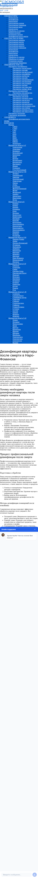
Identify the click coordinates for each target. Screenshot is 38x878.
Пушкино (16, 281)
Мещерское (17, 250)
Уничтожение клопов (16, 23)
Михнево (16, 252)
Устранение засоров (15, 34)
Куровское (16, 235)
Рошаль (15, 288)
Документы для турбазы (21, 108)
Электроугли (17, 341)
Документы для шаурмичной (23, 80)
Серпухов (16, 299)
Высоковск (17, 164)
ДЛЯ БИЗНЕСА (10, 117)
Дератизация (13, 21)
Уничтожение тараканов (17, 25)
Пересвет (16, 275)
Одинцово (16, 267)
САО (14, 130)
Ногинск (16, 262)
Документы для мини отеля (23, 98)
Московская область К (16, 202)
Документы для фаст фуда (22, 89)
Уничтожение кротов (16, 42)
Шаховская (17, 329)
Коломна (16, 213)
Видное (15, 158)
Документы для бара (20, 85)
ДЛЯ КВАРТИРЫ (10, 16)
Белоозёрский (18, 153)
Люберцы (16, 249)
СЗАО (15, 128)
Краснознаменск (19, 230)
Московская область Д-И (17, 172)
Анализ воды (13, 29)
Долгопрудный (18, 179)
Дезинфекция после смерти (18, 36)
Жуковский (17, 192)
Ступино (16, 309)
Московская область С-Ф (17, 292)
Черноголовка (18, 324)
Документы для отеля (20, 96)
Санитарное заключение (17, 115)
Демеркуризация (14, 33)
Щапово (16, 331)
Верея (15, 157)
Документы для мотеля (21, 102)
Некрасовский (18, 260)
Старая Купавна (18, 307)
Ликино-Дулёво (18, 239)
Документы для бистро (21, 76)
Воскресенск (17, 162)
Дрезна (15, 183)
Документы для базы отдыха (23, 110)
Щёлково (16, 333)
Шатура (15, 327)
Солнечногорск (18, 303)
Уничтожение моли (15, 27)
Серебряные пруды (19, 297)
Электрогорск (18, 337)
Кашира (15, 204)
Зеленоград (17, 143)
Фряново (16, 316)
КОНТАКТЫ (9, 123)
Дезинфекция (13, 19)
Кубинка (16, 234)
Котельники (17, 222)
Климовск (16, 209)
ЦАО (14, 134)
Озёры (15, 269)
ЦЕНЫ (6, 121)
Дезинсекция (13, 18)
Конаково (16, 219)
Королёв (16, 220)
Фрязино (16, 314)
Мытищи (16, 256)
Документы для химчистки (22, 93)
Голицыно (16, 168)
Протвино (16, 279)
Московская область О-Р (17, 264)
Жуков (15, 190)
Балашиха (16, 151)
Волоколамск (17, 160)
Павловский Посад (19, 273)
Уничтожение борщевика (17, 63)
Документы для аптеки (16, 113)
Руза (14, 290)
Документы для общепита (17, 66)
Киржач (15, 207)
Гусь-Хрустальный (19, 170)
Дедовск (16, 173)
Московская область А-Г (17, 145)
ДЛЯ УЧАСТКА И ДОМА (13, 38)
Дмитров (16, 177)
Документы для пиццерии (22, 81)
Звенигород (17, 196)
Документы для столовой (22, 83)
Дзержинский (18, 175)
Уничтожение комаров (16, 40)
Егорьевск (16, 187)
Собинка (16, 301)
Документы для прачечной (18, 91)
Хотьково (16, 322)
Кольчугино (17, 215)
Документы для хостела (21, 100)
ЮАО (15, 138)
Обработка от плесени (16, 31)
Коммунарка (17, 217)
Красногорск (17, 226)
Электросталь (17, 339)
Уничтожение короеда (16, 46)
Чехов (15, 326)
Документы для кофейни (22, 74)
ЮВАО (15, 142)
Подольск (16, 277)
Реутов (15, 286)
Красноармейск (18, 224)
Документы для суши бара (22, 87)
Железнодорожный (19, 188)
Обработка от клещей (16, 59)
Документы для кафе (20, 70)
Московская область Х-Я (17, 318)
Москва (11, 125)
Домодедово (17, 181)
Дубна (15, 185)
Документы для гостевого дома (24, 106)
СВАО (15, 127)
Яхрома (15, 343)
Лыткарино (17, 247)
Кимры (15, 205)
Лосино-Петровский (20, 243)
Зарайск (15, 194)
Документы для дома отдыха (23, 111)
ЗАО (14, 132)
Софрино (16, 305)
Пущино (16, 282)
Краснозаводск (18, 228)
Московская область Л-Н (17, 237)
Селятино (16, 294)
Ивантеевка (17, 198)
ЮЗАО (15, 140)
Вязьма (15, 166)
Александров (17, 147)
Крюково (16, 232)
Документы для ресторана (22, 68)
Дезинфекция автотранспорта (19, 119)
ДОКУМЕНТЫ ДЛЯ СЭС (13, 65)
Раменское (16, 284)
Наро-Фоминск (18, 258)
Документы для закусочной (23, 72)
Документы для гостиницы (18, 95)
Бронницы (16, 155)
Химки (15, 320)
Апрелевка (16, 149)
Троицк (15, 312)
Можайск (16, 254)
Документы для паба (20, 78)
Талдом (15, 311)
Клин (15, 211)
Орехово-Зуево (18, 271)
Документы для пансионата (23, 104)
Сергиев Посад (18, 296)
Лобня (15, 241)
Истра (15, 200)
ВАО (14, 136)
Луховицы (16, 245)
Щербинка (16, 335)
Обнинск (16, 266)
